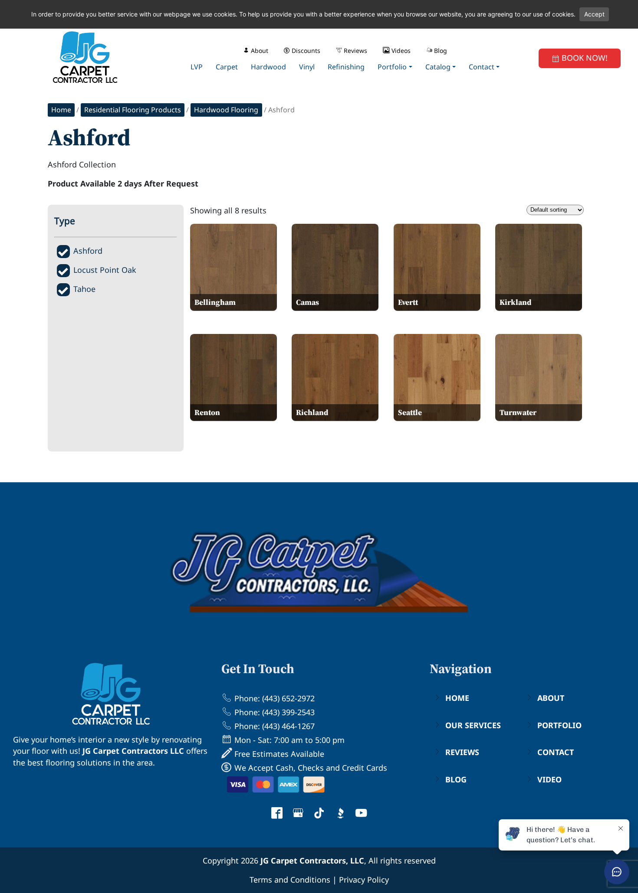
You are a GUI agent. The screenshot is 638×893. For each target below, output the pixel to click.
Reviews (462, 752)
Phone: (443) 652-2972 (273, 698)
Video (549, 779)
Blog (456, 779)
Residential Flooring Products (132, 109)
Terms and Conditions (290, 879)
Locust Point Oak (104, 270)
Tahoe (84, 289)
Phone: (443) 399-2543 (273, 712)
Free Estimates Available (278, 754)
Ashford (87, 250)
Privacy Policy (364, 879)
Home (61, 109)
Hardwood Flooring (226, 109)
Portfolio (559, 725)
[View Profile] (277, 814)
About (550, 698)
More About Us (42, 781)
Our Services (473, 725)
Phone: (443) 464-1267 (273, 726)
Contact (555, 752)
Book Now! (583, 57)
